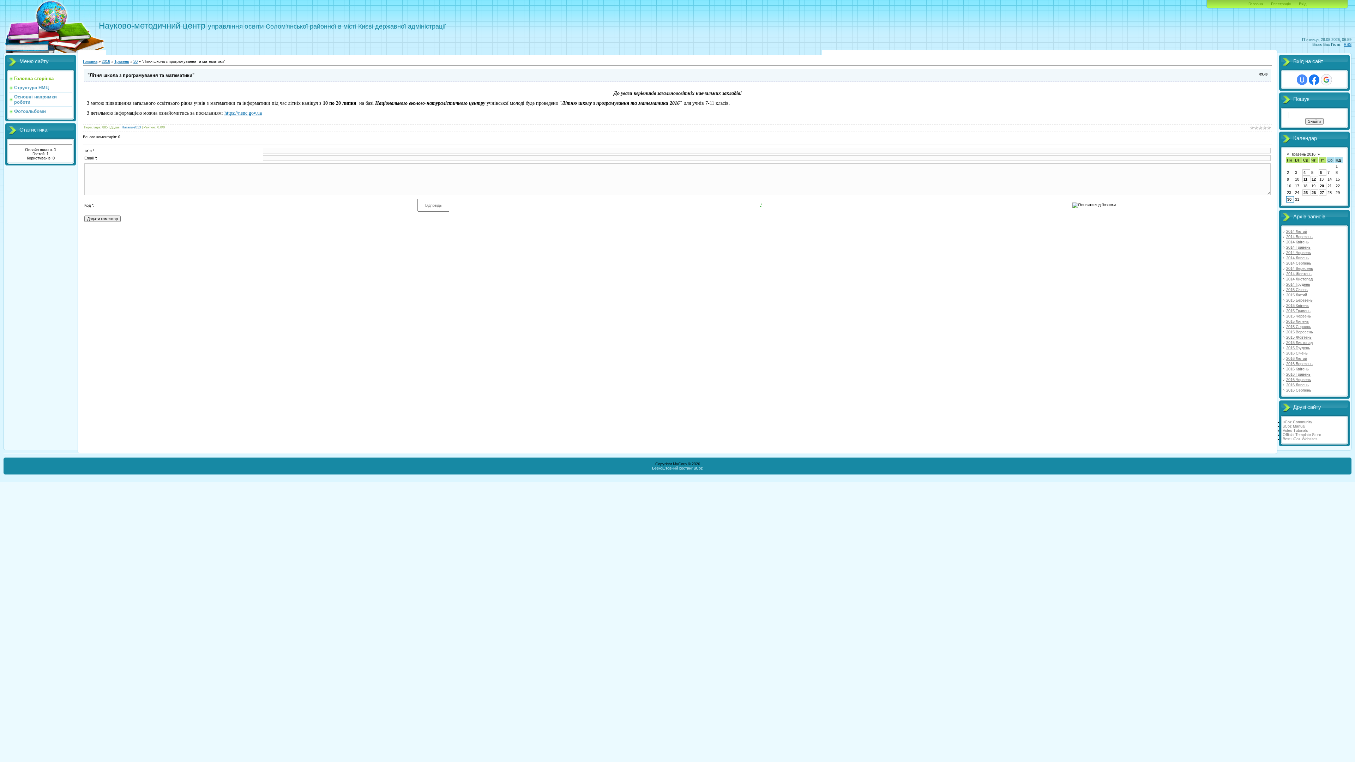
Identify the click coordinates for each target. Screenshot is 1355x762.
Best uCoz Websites (1300, 439)
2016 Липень (1297, 385)
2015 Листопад (1299, 342)
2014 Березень (1299, 237)
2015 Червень (1298, 316)
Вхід (1302, 4)
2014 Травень (1298, 247)
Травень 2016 (1303, 154)
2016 (106, 61)
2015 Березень (1299, 300)
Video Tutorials (1295, 430)
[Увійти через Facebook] (1314, 79)
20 (1322, 186)
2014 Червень (1298, 252)
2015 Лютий (1296, 295)
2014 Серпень (1298, 263)
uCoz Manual (1294, 426)
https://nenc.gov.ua (243, 113)
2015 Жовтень (1299, 337)
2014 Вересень (1299, 268)
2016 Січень (1297, 353)
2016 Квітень (1297, 369)
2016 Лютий (1296, 358)
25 (1305, 192)
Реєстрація (1281, 4)
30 (135, 61)
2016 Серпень (1298, 390)
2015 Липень (1297, 321)
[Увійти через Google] (1326, 79)
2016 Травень (1298, 374)
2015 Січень (1297, 290)
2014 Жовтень (1299, 274)
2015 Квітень (1297, 305)
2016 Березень (1299, 364)
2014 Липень (1297, 258)
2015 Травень (1298, 311)
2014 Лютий (1296, 231)
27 (1322, 192)
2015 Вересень (1299, 332)
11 (1305, 179)
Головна (1255, 4)
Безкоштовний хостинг (672, 468)
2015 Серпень (1298, 327)
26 (1314, 192)
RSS (1347, 44)
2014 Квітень (1297, 242)
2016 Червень (1298, 379)
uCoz (698, 468)
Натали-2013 (131, 127)
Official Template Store (1302, 435)
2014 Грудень (1298, 284)
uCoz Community (1297, 422)
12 (1314, 179)
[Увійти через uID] (1302, 79)
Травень (121, 61)
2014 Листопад (1299, 279)
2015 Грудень (1298, 348)
